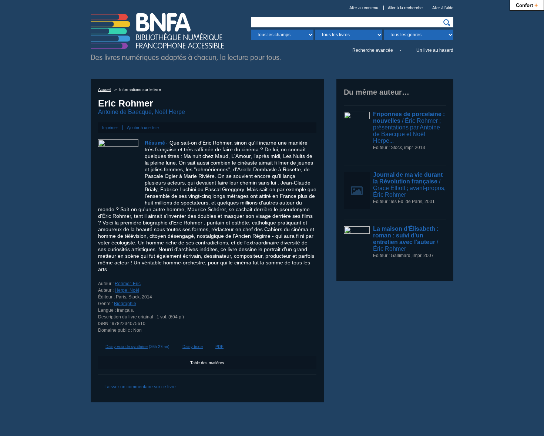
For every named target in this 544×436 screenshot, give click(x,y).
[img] (446, 22)
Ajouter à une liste (143, 127)
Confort (527, 4)
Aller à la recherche (405, 8)
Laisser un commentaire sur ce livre (140, 386)
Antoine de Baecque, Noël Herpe (141, 112)
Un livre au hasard (434, 50)
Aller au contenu (363, 8)
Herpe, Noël (127, 290)
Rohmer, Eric (128, 283)
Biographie (125, 303)
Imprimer (110, 127)
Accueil (104, 89)
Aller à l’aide (442, 8)
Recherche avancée (372, 50)
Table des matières (207, 363)
